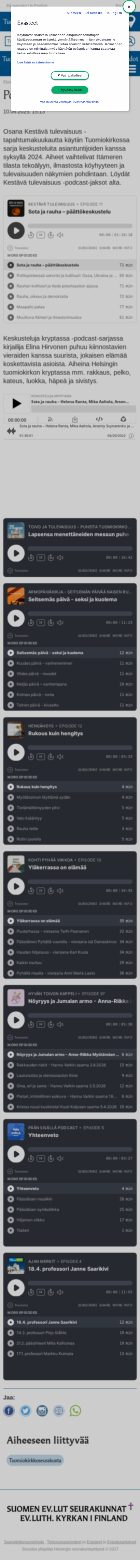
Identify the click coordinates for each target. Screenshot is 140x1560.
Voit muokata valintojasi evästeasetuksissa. (70, 102)
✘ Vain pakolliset (69, 75)
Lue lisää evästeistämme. (36, 62)
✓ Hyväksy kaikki (69, 90)
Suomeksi (74, 13)
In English (114, 13)
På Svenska (94, 13)
